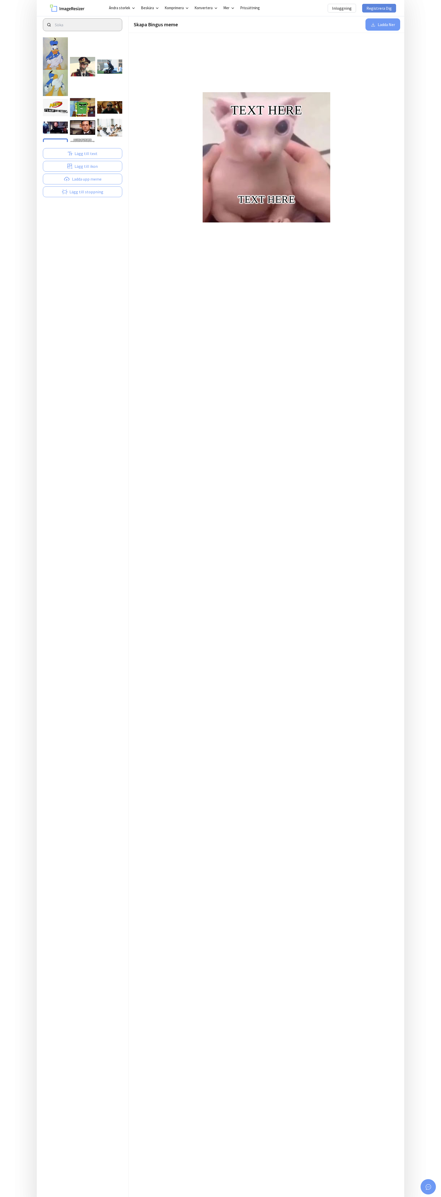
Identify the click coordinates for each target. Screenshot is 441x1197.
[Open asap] (428, 1186)
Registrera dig (379, 8)
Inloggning (342, 8)
